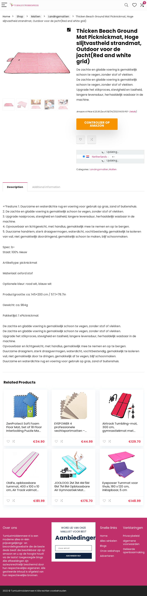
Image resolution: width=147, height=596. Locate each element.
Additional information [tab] (46, 187)
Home (6, 16)
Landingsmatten (58, 16)
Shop (20, 16)
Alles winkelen (108, 541)
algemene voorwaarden (131, 542)
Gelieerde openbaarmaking (133, 550)
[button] (69, 30)
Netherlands (99, 156)
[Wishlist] (134, 5)
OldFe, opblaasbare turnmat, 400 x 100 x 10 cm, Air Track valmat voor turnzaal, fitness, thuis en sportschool (22, 490)
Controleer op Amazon (97, 124)
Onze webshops (110, 551)
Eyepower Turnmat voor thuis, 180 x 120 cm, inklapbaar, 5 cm (120, 486)
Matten (35, 16)
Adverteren (107, 556)
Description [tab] (15, 187)
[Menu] (4, 5)
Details (132, 111)
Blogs (103, 546)
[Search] (126, 5)
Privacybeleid (131, 536)
